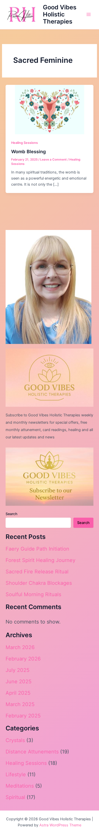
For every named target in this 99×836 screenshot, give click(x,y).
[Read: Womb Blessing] (49, 109)
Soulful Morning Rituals (33, 594)
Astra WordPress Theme (60, 825)
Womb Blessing (28, 151)
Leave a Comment (53, 159)
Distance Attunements (32, 752)
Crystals (15, 740)
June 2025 (18, 681)
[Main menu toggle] (88, 14)
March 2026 (20, 647)
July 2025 (17, 670)
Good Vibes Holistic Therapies (59, 14)
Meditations (20, 786)
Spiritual (15, 797)
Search (11, 514)
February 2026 (23, 659)
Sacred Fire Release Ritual (37, 572)
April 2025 (18, 693)
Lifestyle (16, 774)
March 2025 (20, 704)
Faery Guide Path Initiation (37, 549)
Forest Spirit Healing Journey (40, 560)
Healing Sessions (24, 143)
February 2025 (23, 716)
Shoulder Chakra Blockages (39, 583)
